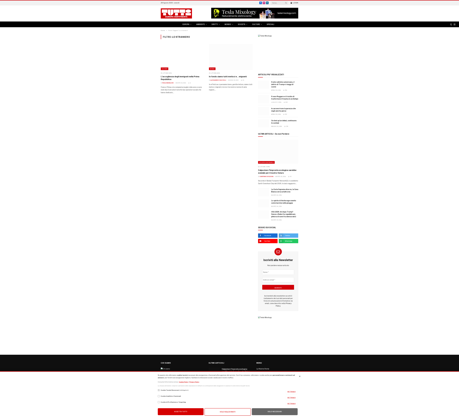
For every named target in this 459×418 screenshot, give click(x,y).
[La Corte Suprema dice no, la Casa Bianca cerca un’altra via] (263, 192)
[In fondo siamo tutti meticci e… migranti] (231, 57)
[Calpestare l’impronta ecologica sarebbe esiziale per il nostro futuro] (278, 152)
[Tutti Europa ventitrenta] (176, 13)
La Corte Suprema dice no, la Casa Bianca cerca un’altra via (284, 190)
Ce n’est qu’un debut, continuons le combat (284, 122)
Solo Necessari (275, 412)
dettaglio (291, 391)
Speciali (270, 24)
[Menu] (454, 24)
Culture (164, 68)
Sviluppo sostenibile (266, 162)
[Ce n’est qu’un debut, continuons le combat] (263, 123)
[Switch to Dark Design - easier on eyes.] (451, 24)
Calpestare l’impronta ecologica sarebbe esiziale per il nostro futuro (277, 171)
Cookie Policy (183, 382)
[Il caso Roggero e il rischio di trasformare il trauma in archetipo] (263, 99)
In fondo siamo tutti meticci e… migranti (228, 76)
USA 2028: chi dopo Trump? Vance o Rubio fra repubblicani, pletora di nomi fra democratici (283, 214)
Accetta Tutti (180, 412)
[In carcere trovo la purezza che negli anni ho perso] (263, 111)
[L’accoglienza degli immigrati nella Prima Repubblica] (183, 57)
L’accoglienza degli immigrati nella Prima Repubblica (180, 77)
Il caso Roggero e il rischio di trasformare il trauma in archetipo (284, 98)
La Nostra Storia (262, 369)
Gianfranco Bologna (266, 176)
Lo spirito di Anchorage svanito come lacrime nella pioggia (283, 202)
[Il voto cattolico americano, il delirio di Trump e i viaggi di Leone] (263, 85)
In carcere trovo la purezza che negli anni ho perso (283, 110)
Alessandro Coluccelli (218, 80)
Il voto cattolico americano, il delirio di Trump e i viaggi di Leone (282, 84)
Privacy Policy (194, 382)
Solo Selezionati (227, 412)
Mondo (212, 68)
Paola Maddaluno (168, 83)
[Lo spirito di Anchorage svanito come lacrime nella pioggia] (263, 203)
